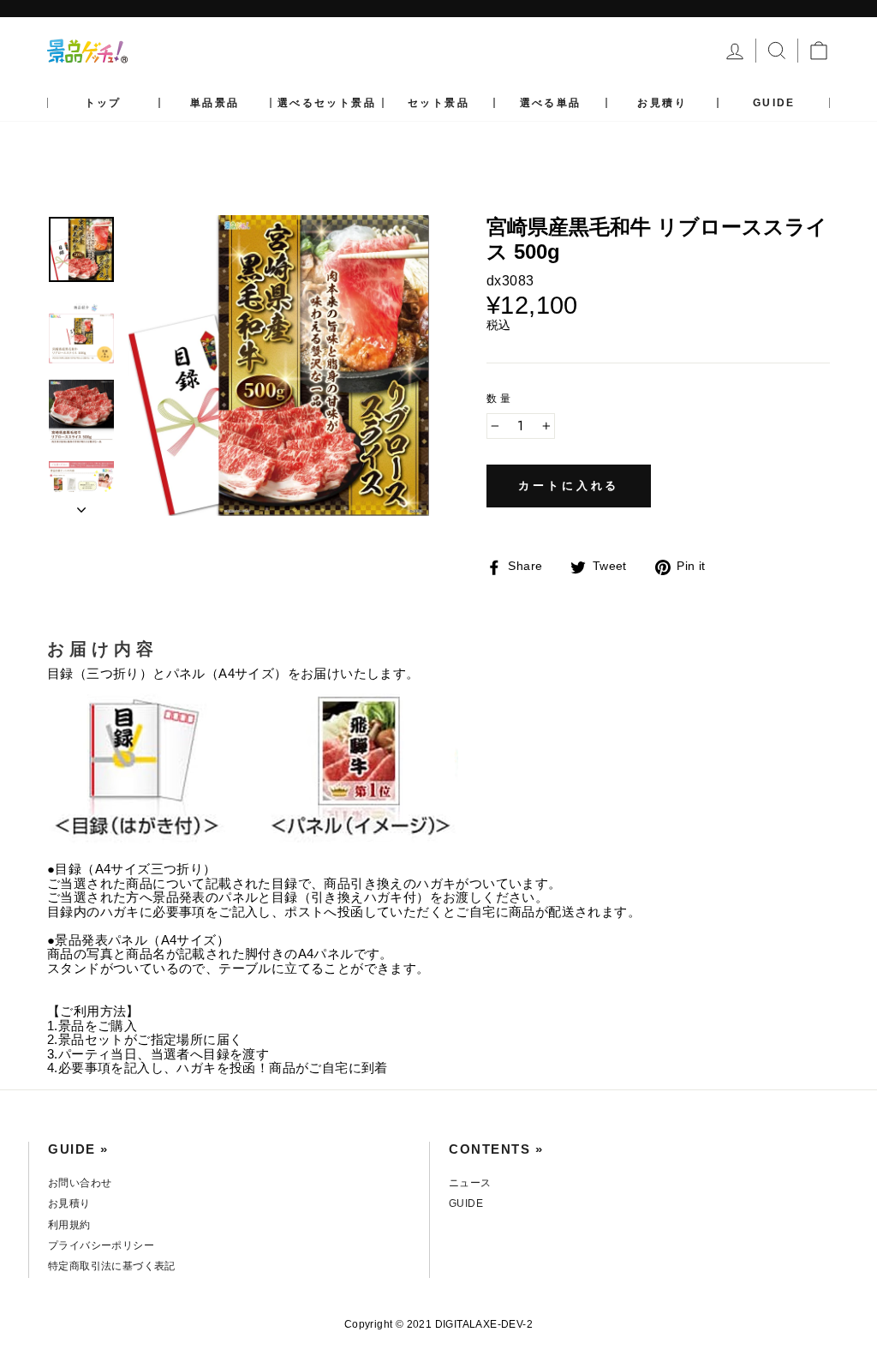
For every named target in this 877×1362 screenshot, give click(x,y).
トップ (103, 103)
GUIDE (774, 103)
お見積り (662, 103)
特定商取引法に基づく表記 (112, 1266)
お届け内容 (102, 648)
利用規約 (69, 1225)
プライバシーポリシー (101, 1245)
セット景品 (438, 103)
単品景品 (215, 103)
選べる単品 (551, 103)
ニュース (470, 1183)
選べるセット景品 (326, 103)
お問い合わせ (79, 1183)
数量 (499, 399)
